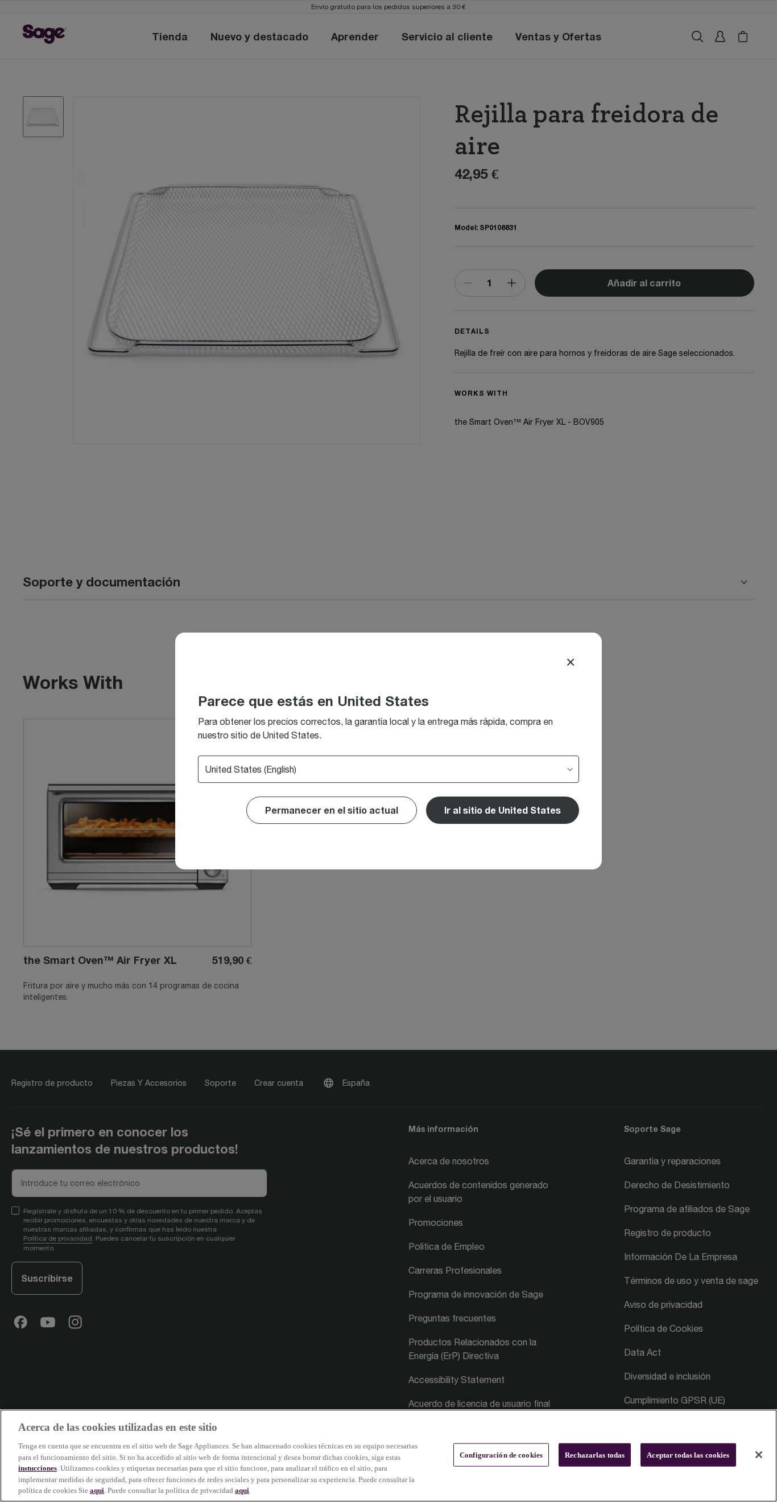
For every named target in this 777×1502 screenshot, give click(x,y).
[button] (502, 810)
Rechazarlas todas (595, 1454)
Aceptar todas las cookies (688, 1454)
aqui (97, 1490)
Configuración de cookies (501, 1454)
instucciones (37, 1468)
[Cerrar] (758, 1454)
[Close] (570, 662)
